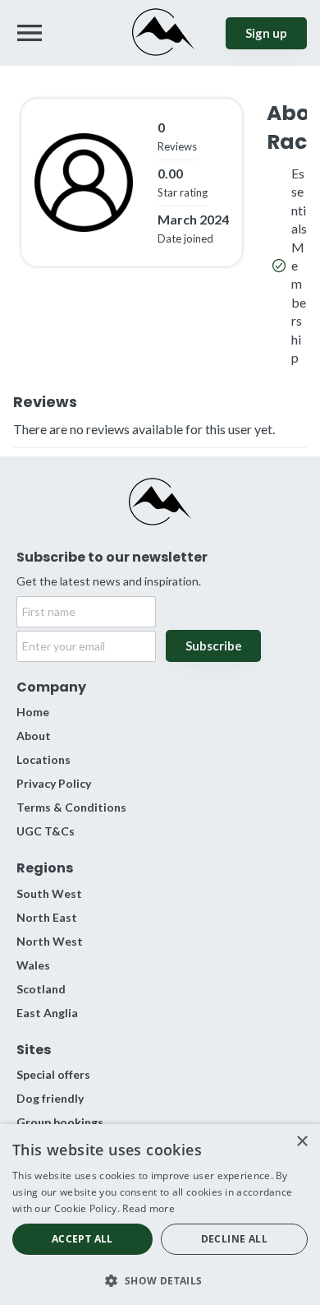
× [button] (301, 1142)
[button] (160, 1279)
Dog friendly (50, 1098)
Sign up (266, 32)
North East (46, 917)
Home (32, 712)
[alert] (160, 1214)
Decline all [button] (234, 1239)
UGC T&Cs (45, 831)
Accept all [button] (82, 1239)
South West (49, 893)
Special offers (53, 1074)
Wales (33, 965)
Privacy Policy (53, 783)
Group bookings (59, 1122)
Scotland (41, 989)
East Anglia (47, 1013)
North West (49, 941)
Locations (43, 759)
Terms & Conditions (71, 807)
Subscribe (213, 645)
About (33, 736)
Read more (148, 1208)
